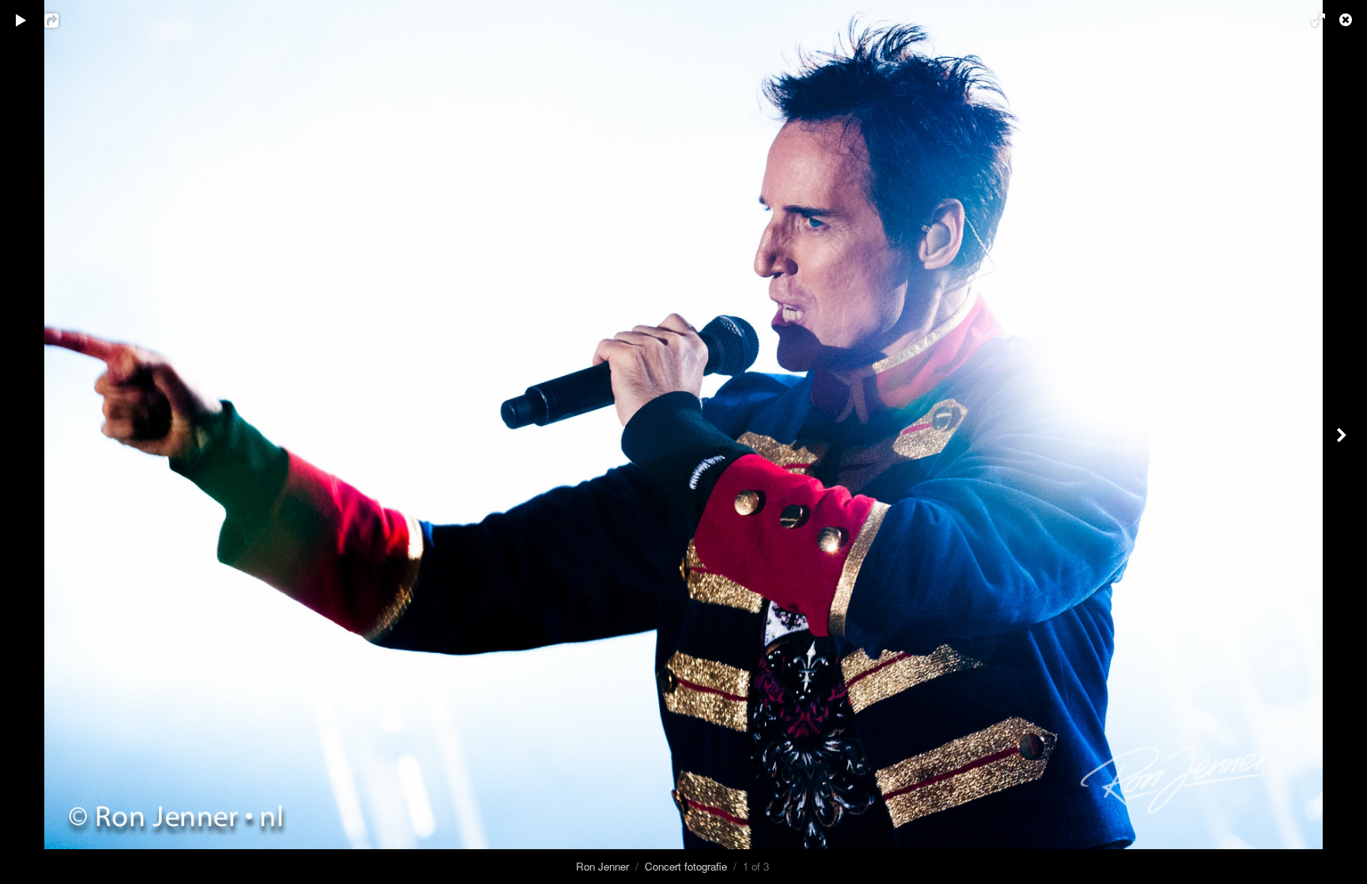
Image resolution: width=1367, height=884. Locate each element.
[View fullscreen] (1311, 20)
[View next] (1343, 442)
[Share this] (62, 20)
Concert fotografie (686, 866)
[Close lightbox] (1347, 20)
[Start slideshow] (21, 20)
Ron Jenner (602, 866)
